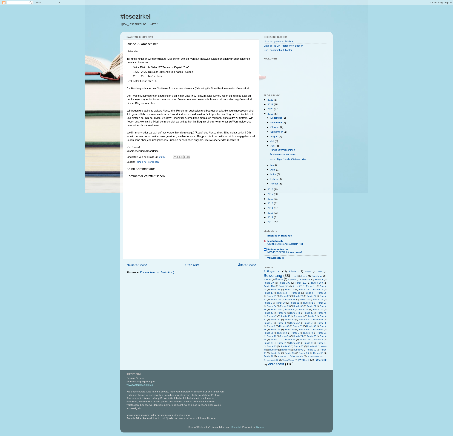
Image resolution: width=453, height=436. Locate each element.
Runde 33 (322, 303)
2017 (271, 194)
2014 (271, 208)
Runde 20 (322, 293)
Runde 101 (300, 283)
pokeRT (267, 279)
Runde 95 (290, 353)
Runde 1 (319, 279)
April (273, 169)
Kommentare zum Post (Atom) (157, 272)
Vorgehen (153, 162)
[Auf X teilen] (182, 157)
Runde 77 (276, 339)
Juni (273, 145)
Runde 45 (308, 313)
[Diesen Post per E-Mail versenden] (175, 157)
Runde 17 (268, 293)
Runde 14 (290, 289)
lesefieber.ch (275, 241)
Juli (272, 141)
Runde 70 (308, 333)
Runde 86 (285, 346)
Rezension (305, 279)
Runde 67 (318, 329)
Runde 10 (269, 283)
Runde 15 (304, 289)
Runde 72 (271, 336)
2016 (271, 199)
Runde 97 (318, 353)
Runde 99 (282, 356)
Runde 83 (308, 343)
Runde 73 (285, 336)
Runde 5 (312, 316)
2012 (271, 217)
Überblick (321, 360)
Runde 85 (271, 346)
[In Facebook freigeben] (185, 157)
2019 (271, 113)
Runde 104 (269, 286)
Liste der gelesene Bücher (278, 41)
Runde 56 (281, 323)
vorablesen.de (276, 258)
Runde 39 (276, 309)
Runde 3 (268, 303)
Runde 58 (308, 323)
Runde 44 (295, 313)
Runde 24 (311, 296)
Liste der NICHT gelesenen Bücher (283, 45)
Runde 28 (304, 299)
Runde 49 (299, 316)
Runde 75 (311, 336)
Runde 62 (311, 326)
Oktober (275, 127)
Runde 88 (312, 346)
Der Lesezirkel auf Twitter (278, 50)
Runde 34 (271, 306)
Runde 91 (298, 350)
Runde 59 (321, 323)
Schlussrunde (296, 356)
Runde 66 (304, 329)
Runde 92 (311, 350)
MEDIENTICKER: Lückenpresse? (284, 252)
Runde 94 (275, 353)
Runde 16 (318, 289)
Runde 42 (268, 313)
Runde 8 (318, 339)
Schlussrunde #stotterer (283, 154)
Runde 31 (294, 303)
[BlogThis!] (178, 157)
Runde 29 (318, 299)
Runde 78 (290, 339)
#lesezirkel (135, 16)
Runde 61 (298, 326)
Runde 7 (295, 333)
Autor (319, 271)
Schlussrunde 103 (315, 356)
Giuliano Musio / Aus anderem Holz (285, 244)
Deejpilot (236, 427)
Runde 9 (273, 350)
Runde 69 (282, 333)
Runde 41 (318, 309)
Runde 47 (272, 316)
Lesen (304, 276)
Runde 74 (298, 336)
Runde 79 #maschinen (282, 150)
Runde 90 (285, 350)
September (276, 131)
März (273, 174)
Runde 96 (304, 353)
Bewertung (273, 275)
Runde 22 (285, 296)
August (274, 136)
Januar (274, 183)
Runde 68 (268, 333)
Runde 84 (321, 343)
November (276, 122)
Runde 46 (321, 313)
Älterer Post (247, 265)
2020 (271, 109)
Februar (275, 179)
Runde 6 (271, 326)
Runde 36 (298, 306)
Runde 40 (303, 309)
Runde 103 (317, 283)
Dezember (276, 117)
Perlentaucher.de (277, 249)
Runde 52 (290, 319)
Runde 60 (284, 326)
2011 (271, 222)
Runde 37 (311, 306)
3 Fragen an (272, 271)
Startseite (192, 265)
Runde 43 (281, 313)
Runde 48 (285, 316)
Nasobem (317, 276)
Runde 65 (290, 329)
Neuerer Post (137, 265)
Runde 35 (285, 306)
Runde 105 (283, 286)
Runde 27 (290, 299)
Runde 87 (298, 346)
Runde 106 (297, 286)
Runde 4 (289, 309)
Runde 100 (284, 283)
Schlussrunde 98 (271, 360)
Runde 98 (268, 356)
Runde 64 (275, 329)
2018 (271, 189)
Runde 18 (282, 293)
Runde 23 (298, 296)
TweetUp (303, 359)
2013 (271, 213)
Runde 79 (141, 162)
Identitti (294, 276)
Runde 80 (268, 343)
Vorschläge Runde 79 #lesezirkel (288, 159)
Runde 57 (295, 323)
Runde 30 (281, 303)
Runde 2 (309, 293)
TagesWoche (288, 360)
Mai (272, 165)
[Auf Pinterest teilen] (188, 157)
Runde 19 (296, 293)
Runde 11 (311, 286)
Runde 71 (322, 333)
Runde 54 (318, 319)
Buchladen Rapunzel (280, 235)
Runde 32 (308, 303)
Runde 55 (268, 323)
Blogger (260, 427)
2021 (271, 104)
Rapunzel (292, 279)
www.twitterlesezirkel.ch (140, 385)
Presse (279, 279)
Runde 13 (275, 289)
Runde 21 (271, 296)
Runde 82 (295, 343)
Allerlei (292, 271)
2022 (271, 99)
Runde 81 (281, 343)
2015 (271, 203)
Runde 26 (276, 299)
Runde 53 (304, 319)
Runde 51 (275, 319)
